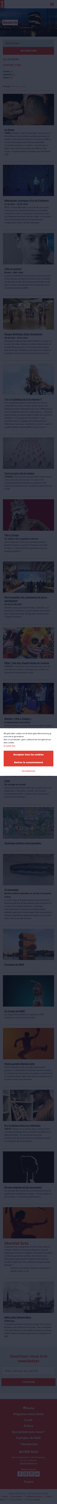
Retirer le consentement (28, 762)
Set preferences (28, 771)
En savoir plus (9, 745)
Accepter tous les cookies (28, 754)
